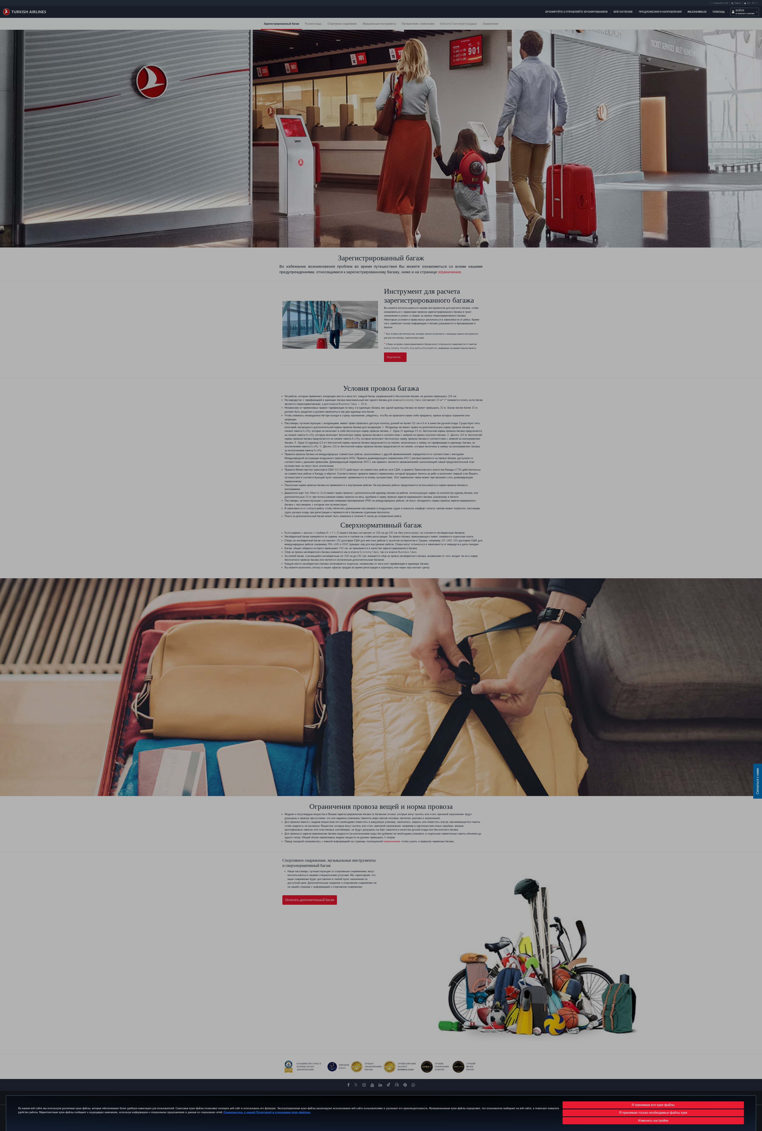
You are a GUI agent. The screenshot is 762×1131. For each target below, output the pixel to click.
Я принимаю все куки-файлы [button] (653, 1105)
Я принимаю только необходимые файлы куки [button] (653, 1113)
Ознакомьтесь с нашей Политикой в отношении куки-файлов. (267, 1112)
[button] (653, 1120)
